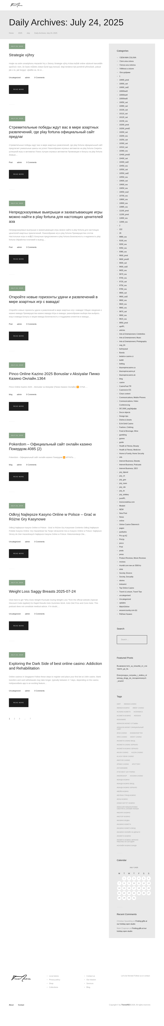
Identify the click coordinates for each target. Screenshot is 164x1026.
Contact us (90, 976)
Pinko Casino (123, 764)
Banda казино (124, 708)
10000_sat (123, 84)
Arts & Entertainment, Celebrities (132, 334)
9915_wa (123, 319)
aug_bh (122, 345)
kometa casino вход (126, 741)
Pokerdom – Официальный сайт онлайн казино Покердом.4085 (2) (50, 446)
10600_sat (123, 181)
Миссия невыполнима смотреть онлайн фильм (128, 808)
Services (89, 983)
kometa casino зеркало (128, 745)
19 (144, 888)
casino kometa (124, 712)
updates (122, 603)
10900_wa (123, 203)
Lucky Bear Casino (126, 756)
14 (119, 888)
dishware (122, 719)
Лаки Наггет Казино (126, 803)
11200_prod (124, 214)
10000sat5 (123, 99)
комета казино (124, 836)
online (121, 521)
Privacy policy (54, 980)
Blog (88, 987)
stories (122, 580)
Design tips (123, 416)
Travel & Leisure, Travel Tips (130, 592)
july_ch (122, 476)
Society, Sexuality (126, 577)
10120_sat (123, 117)
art (119, 704)
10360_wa (123, 151)
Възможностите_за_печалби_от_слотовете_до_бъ (132, 667)
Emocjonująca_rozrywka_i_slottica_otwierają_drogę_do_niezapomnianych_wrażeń (132, 678)
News (121, 517)
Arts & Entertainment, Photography (133, 341)
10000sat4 (123, 95)
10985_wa (123, 207)
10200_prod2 (124, 128)
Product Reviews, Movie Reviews (132, 558)
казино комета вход (126, 828)
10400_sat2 (124, 162)
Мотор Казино (124, 816)
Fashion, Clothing (126, 427)
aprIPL (122, 326)
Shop (51, 983)
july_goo (122, 480)
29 (124, 898)
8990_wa (123, 237)
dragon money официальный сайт (130, 728)
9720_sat (123, 282)
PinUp (121, 539)
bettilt (121, 360)
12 (144, 883)
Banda (122, 353)
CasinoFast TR (125, 386)
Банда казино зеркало (127, 787)
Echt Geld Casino (126, 424)
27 (149, 893)
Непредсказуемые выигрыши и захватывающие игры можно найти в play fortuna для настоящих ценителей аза (56, 217)
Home (11, 33)
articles (122, 330)
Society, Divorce (125, 573)
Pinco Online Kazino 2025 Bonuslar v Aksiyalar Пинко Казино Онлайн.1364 (54, 376)
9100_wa (123, 241)
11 (139, 883)
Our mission (91, 980)
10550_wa (123, 177)
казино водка (124, 820)
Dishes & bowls (125, 420)
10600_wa (123, 184)
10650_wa (123, 188)
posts (121, 551)
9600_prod (123, 255)
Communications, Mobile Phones (132, 397)
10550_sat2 (124, 173)
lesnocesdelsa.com (127, 502)
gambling (123, 435)
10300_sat (123, 143)
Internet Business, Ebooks (129, 461)
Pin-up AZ (123, 536)
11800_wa (123, 218)
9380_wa (123, 252)
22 (124, 893)
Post (10, 162)
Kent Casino (136, 737)
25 (139, 893)
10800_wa (123, 199)
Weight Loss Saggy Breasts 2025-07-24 (42, 591)
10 (134, 883)
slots (121, 569)
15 (124, 888)
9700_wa (123, 278)
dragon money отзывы (128, 723)
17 (134, 888)
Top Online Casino (126, 588)
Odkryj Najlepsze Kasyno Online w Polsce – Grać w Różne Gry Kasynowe (52, 516)
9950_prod (123, 323)
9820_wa (123, 304)
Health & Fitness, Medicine (130, 450)
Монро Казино (124, 813)
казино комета (124, 824)
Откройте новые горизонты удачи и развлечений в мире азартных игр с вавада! (53, 299)
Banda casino (130, 704)
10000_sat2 (124, 87)
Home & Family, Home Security (131, 453)
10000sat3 (123, 91)
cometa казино (124, 716)
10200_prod (124, 125)
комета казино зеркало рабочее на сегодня (127, 841)
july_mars (123, 483)
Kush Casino (123, 752)
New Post (123, 513)
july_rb (122, 491)
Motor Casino (124, 760)
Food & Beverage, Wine (128, 431)
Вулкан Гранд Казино (127, 795)
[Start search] (149, 5)
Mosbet (122, 506)
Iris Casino (122, 737)
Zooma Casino (137, 776)
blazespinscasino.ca (127, 368)
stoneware (123, 768)
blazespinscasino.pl (127, 371)
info (120, 457)
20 (149, 888)
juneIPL (122, 498)
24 (134, 893)
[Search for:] (132, 639)
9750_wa (123, 285)
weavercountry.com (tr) (128, 610)
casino (122, 382)
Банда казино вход (126, 783)
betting (122, 364)
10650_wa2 (124, 192)
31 (134, 898)
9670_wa (123, 274)
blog (10, 394)
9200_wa (123, 244)
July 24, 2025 (17, 46)
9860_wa (123, 308)
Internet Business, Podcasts (130, 465)
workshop (122, 776)
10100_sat (123, 110)
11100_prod (124, 211)
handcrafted (137, 733)
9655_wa (123, 270)
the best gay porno (126, 772)
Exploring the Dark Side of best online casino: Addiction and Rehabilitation (55, 665)
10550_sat (123, 169)
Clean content (124, 394)
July (28, 33)
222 (120, 229)
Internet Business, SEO (128, 468)
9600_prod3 (124, 259)
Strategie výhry (21, 55)
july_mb (122, 487)
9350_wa (123, 248)
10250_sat (123, 140)
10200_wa (123, 136)
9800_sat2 (123, 297)
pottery (136, 764)
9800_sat (123, 293)
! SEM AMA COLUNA (127, 57)
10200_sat (123, 132)
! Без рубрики (124, 72)
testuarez (123, 584)
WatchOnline (124, 607)
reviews (122, 562)
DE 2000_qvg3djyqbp (128, 409)
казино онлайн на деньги (129, 832)
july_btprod (123, 472)
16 (129, 888)
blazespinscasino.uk (127, 375)
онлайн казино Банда (127, 845)
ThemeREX (126, 1005)
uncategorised (125, 595)
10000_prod (124, 80)
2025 (20, 33)
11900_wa (123, 222)
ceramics (139, 712)
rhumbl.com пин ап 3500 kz (130, 565)
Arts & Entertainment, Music (130, 338)
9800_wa (123, 300)
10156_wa (123, 121)
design (138, 716)
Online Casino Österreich (129, 524)
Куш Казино (123, 799)
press (121, 554)
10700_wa (123, 196)
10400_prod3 (124, 155)
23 (129, 893)
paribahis (123, 532)
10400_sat (123, 158)
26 (120, 233)
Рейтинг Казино (125, 614)
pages (121, 528)
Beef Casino (139, 708)
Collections (53, 987)
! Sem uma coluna (126, 61)
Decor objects (124, 412)
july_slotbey (124, 494)
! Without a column (126, 69)
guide (121, 442)
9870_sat (123, 311)
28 (119, 898)
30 (129, 898)
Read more (18, 89)
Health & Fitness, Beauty (129, 446)
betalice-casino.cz (126, 356)
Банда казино (124, 780)
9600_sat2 (123, 267)
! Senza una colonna (127, 65)
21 (119, 893)
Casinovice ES (125, 390)
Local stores (54, 976)
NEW (121, 509)
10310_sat (123, 147)
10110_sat (123, 114)
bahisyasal (123, 349)
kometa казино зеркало (128, 748)
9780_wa (123, 289)
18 (139, 888)
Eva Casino (122, 733)
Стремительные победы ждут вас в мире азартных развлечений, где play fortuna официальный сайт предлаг (54, 132)
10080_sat (123, 106)
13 (149, 883)
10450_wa (123, 166)
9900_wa (123, 315)
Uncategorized (15, 78)
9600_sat (123, 263)
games (122, 438)
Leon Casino (137, 752)
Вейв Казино (123, 791)
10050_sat (123, 102)
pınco (121, 543)
